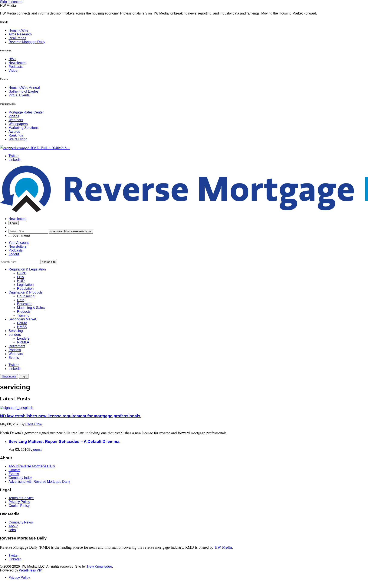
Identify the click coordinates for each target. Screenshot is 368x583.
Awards (14, 131)
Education (24, 304)
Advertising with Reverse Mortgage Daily (39, 481)
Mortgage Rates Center (26, 112)
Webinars (16, 120)
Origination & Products (26, 292)
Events (14, 357)
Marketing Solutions (24, 127)
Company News (21, 522)
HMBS (22, 327)
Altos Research (20, 34)
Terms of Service (21, 498)
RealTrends (17, 38)
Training (23, 315)
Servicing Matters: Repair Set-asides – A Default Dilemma (65, 441)
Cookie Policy (19, 505)
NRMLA (23, 342)
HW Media (223, 547)
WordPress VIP (30, 570)
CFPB (21, 273)
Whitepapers (18, 124)
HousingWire (18, 30)
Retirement (17, 346)
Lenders (15, 334)
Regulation (25, 288)
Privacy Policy (19, 502)
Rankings (16, 135)
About (13, 526)
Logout (14, 254)
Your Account (19, 242)
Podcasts (16, 66)
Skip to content (11, 2)
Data (20, 300)
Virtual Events (19, 95)
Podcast (15, 350)
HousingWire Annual (24, 87)
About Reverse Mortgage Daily (32, 466)
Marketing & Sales (31, 308)
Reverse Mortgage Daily (27, 42)
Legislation (25, 284)
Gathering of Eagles (24, 91)
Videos (14, 116)
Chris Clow (33, 424)
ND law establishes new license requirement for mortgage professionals (70, 416)
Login (13, 223)
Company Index (20, 478)
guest (37, 449)
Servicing (16, 331)
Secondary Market (22, 319)
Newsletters (17, 63)
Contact (14, 470)
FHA (20, 277)
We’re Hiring (18, 139)
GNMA (22, 323)
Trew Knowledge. (99, 566)
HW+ (12, 59)
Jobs (12, 530)
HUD (21, 281)
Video (13, 70)
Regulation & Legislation (27, 269)
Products (23, 311)
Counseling (25, 296)
